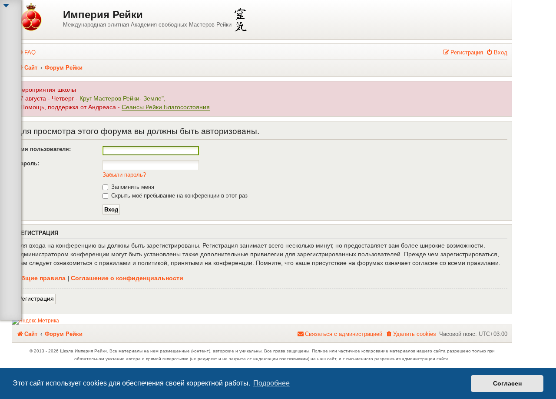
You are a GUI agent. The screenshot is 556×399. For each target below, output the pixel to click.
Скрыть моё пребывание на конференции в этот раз (178, 195)
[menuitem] (26, 52)
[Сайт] (38, 17)
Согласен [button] (507, 383)
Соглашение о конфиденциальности (127, 278)
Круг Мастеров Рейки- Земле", (122, 98)
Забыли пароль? (124, 174)
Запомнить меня (131, 187)
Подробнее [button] (271, 383)
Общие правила (41, 278)
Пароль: (28, 163)
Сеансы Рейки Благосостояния (166, 107)
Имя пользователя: (44, 149)
